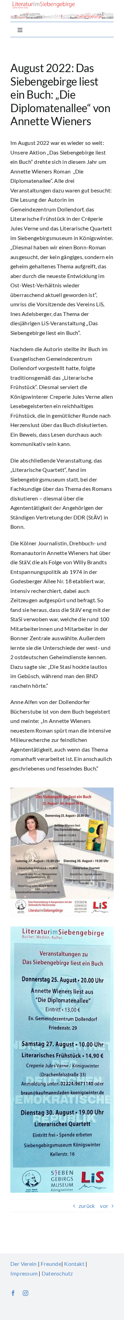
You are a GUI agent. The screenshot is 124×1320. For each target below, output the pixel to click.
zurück (87, 1205)
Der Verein (23, 1263)
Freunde (51, 1263)
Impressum (24, 1273)
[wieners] (62, 929)
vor (104, 1205)
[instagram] (25, 1293)
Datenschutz (57, 1273)
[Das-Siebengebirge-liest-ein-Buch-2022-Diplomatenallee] (62, 789)
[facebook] (13, 1293)
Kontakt (74, 1263)
